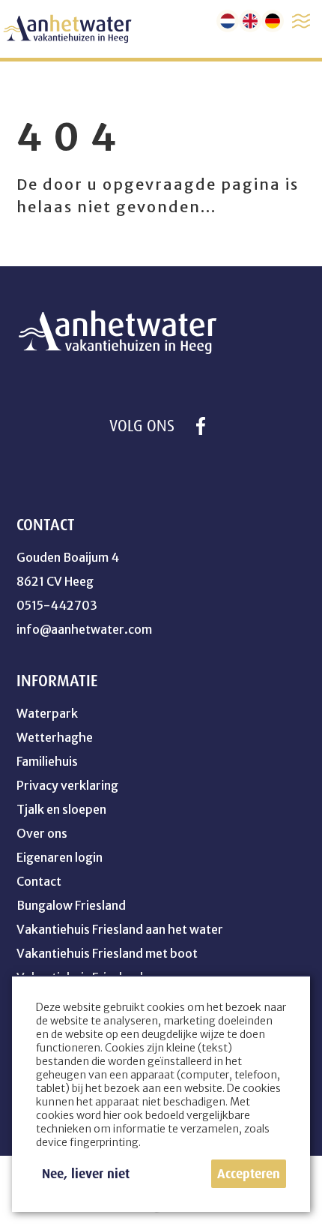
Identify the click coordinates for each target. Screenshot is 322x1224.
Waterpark (47, 713)
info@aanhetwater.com (84, 629)
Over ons (41, 833)
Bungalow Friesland (71, 905)
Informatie (56, 681)
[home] (67, 29)
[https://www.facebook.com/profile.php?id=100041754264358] (201, 426)
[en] (250, 21)
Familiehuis (47, 761)
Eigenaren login (59, 857)
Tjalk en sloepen (61, 809)
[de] (272, 21)
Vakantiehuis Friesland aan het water (119, 929)
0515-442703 (56, 605)
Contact (38, 881)
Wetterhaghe (54, 737)
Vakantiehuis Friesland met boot (107, 953)
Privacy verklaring (67, 785)
